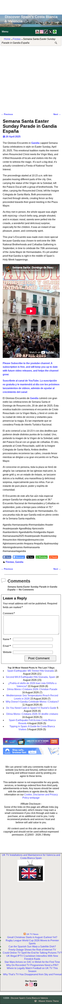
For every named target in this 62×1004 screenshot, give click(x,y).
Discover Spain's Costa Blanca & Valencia (29, 998)
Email (7, 646)
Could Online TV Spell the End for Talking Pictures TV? (32, 952)
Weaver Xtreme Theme (49, 1001)
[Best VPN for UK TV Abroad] (31, 753)
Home (7, 39)
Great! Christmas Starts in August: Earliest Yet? (32, 937)
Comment (9, 613)
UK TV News (32, 934)
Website (7, 652)
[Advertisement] (31, 7)
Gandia (35, 143)
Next (57, 114)
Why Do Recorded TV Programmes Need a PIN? (32, 965)
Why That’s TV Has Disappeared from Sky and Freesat (32, 974)
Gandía (34, 398)
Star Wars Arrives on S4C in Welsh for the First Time (32, 962)
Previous (7, 114)
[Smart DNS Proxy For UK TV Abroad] (31, 746)
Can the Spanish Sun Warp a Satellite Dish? (32, 946)
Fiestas (17, 39)
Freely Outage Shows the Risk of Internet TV (32, 949)
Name (7, 639)
